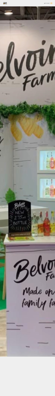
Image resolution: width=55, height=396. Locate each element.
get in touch (47, 3)
